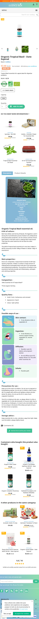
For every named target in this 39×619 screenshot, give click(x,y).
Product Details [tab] (20, 173)
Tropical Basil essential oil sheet (10, 161)
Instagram (21, 590)
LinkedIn (26, 590)
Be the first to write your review (20, 430)
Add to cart (16, 106)
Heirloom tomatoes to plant (28, 523)
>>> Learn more (7, 90)
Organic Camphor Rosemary (10, 491)
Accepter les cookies (22, 614)
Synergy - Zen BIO (10, 134)
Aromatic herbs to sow (10, 523)
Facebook (1, 590)
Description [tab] (7, 173)
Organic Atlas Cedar (10, 464)
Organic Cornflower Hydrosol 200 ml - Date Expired (29, 466)
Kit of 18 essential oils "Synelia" (29, 161)
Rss (11, 590)
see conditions (32, 66)
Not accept (7, 614)
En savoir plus (24, 609)
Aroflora (7, 62)
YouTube (16, 590)
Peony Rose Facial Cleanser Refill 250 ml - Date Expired (10, 550)
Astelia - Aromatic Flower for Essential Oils (28, 135)
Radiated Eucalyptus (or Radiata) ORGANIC (28, 492)
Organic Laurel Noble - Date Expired (28, 550)
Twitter (6, 590)
